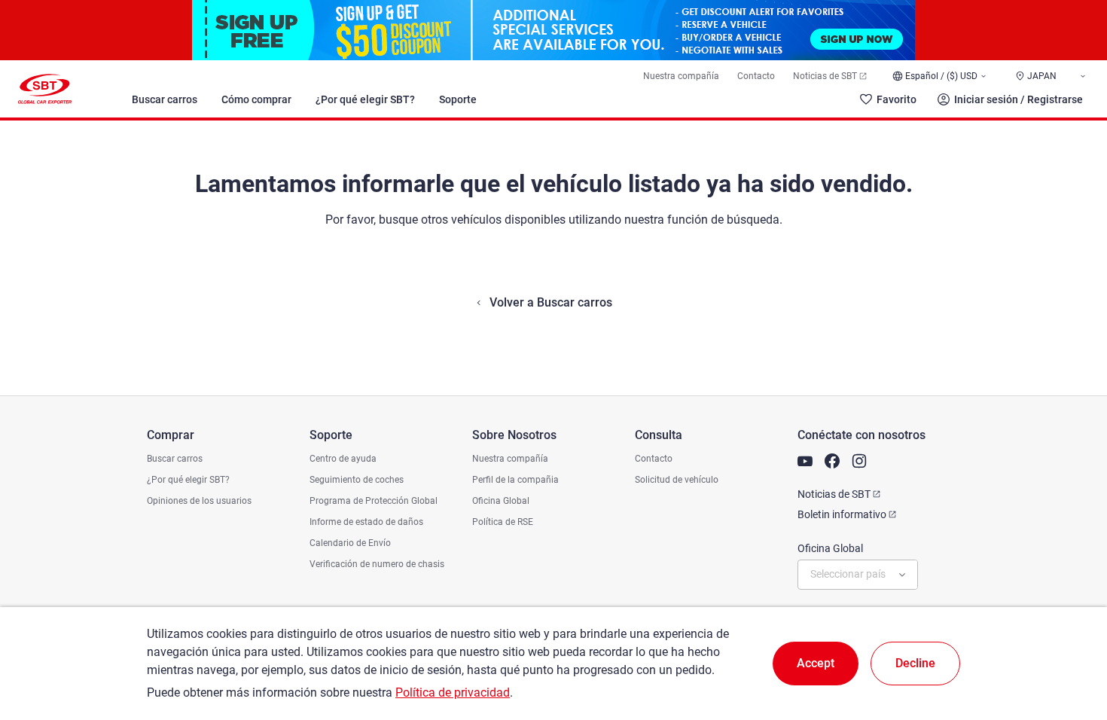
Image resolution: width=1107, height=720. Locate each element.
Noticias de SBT (825, 76)
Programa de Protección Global (374, 501)
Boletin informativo (841, 514)
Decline (915, 663)
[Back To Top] (1069, 642)
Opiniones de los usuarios (199, 501)
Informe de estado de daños (366, 522)
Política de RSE (502, 522)
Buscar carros (164, 99)
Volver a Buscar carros (550, 302)
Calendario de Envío (350, 543)
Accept (815, 663)
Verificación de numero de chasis (377, 564)
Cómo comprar (256, 99)
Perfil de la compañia (515, 479)
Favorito (896, 99)
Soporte (458, 99)
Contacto (756, 76)
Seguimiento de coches (357, 479)
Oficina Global (500, 501)
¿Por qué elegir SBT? (365, 99)
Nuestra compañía (681, 76)
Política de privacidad (452, 692)
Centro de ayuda (343, 458)
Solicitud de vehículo (676, 479)
